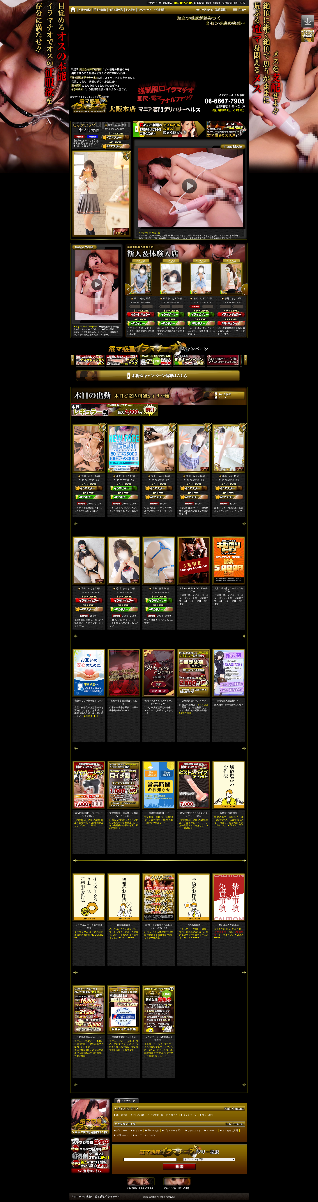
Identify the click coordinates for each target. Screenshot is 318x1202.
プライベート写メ (173, 1130)
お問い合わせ (123, 1135)
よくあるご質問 (230, 1130)
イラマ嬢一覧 (156, 1115)
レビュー (137, 1130)
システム (173, 1115)
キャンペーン (190, 1115)
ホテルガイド (194, 1130)
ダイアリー (121, 1130)
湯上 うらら (158, 476)
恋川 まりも (123, 588)
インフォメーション (145, 1135)
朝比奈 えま (169, 298)
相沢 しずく (200, 298)
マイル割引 (207, 1115)
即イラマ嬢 (153, 1130)
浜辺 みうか (114, 125)
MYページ (212, 1130)
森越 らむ (230, 298)
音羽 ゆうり (88, 476)
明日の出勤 (138, 1115)
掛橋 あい (227, 476)
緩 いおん (139, 298)
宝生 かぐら (88, 588)
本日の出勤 (121, 1115)
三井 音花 (157, 588)
